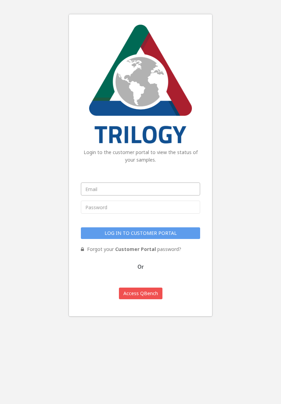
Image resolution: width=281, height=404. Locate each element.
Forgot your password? (133, 249)
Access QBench (140, 293)
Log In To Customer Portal (141, 233)
